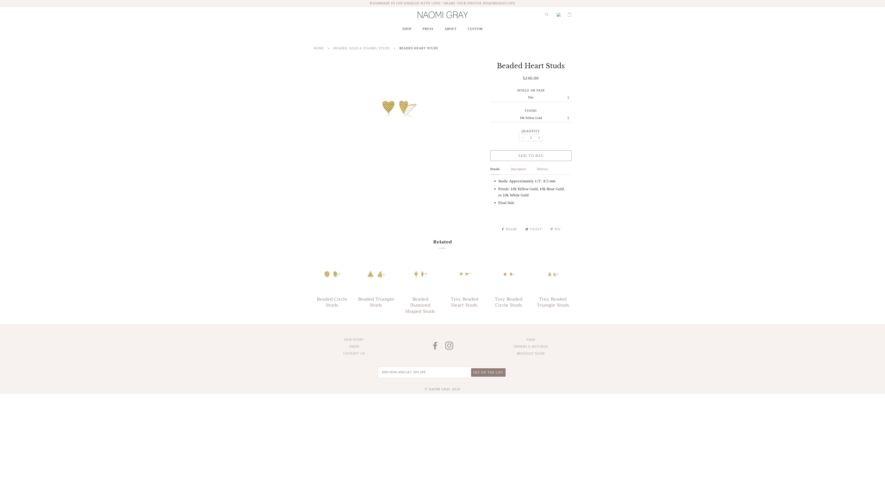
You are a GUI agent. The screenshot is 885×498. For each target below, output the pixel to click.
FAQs (531, 339)
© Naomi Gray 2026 (442, 389)
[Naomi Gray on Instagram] (449, 347)
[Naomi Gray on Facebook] (435, 347)
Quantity (531, 131)
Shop (407, 29)
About (451, 29)
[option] (398, 107)
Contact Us (354, 353)
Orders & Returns (531, 346)
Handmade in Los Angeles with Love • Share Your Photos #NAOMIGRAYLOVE (442, 3)
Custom (475, 29)
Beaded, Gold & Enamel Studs (361, 48)
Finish (531, 110)
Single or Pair (531, 90)
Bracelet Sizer (531, 353)
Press (428, 29)
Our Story (354, 339)
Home (318, 48)
